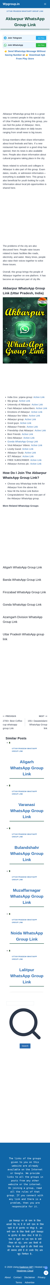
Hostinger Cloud (25, 1270)
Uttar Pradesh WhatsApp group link (23, 637)
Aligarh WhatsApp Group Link (22, 567)
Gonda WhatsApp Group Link (22, 441)
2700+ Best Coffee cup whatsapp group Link (12, 722)
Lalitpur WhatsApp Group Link (26, 976)
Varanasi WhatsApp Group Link (26, 810)
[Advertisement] (25, 86)
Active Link (39, 397)
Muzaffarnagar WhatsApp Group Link (26, 896)
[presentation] (26, 742)
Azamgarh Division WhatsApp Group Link (22, 619)
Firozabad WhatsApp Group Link (24, 592)
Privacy (41, 1277)
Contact (17, 1277)
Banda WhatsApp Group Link (22, 579)
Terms (19, 1282)
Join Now (41, 38)
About (8, 1277)
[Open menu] (45, 4)
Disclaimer (29, 1277)
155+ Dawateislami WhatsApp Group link (37, 722)
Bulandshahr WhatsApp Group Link (26, 853)
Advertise (29, 1282)
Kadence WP (26, 1267)
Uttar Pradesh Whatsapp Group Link (25, 11)
